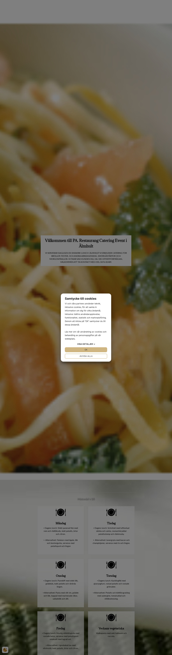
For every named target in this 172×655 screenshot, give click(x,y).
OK (86, 349)
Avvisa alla (86, 356)
